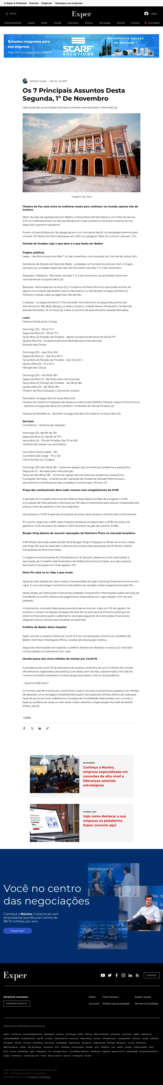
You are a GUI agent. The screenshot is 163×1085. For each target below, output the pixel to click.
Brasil (80, 1034)
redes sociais (99, 1043)
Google (128, 1047)
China (43, 1055)
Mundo (17, 1043)
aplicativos (146, 1034)
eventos (60, 1034)
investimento (124, 1038)
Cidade (27, 717)
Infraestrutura (109, 1038)
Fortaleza (65, 1047)
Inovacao (73, 1038)
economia (127, 1034)
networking (85, 1038)
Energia (111, 1043)
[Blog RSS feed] (137, 975)
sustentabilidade (11, 1038)
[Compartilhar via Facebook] (24, 728)
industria (154, 1038)
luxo (113, 1047)
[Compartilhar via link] (47, 728)
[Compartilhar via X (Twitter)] (31, 728)
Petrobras (141, 1043)
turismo (49, 1038)
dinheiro (137, 1038)
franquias (8, 1043)
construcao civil (31, 1055)
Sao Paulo (49, 1043)
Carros (13, 1051)
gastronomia (118, 1051)
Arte (97, 1047)
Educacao (121, 1043)
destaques (49, 1034)
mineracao (16, 1055)
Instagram (41, 1051)
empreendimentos (148, 1051)
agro (32, 1051)
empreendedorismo (32, 1034)
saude (145, 1038)
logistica (106, 1051)
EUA (6, 1051)
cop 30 (40, 1038)
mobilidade (61, 1043)
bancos (67, 1055)
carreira (97, 1038)
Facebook (95, 1051)
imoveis (27, 1043)
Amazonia (16, 1034)
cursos (131, 1043)
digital (136, 1034)
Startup (88, 1034)
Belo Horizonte (11, 1047)
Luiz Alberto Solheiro (79, 1051)
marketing (38, 1043)
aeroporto (86, 1043)
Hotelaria (105, 1047)
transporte (78, 1055)
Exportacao (74, 1043)
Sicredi (88, 1055)
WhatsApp (23, 1051)
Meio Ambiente (101, 1034)
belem (7, 1034)
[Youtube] (102, 975)
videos (23, 1047)
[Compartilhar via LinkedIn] (39, 728)
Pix (49, 1051)
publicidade (132, 1051)
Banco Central (55, 1055)
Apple (120, 1047)
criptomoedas (140, 1047)
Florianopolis (77, 1047)
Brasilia (89, 1047)
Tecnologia (71, 1034)
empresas (115, 1034)
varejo (6, 1055)
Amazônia (48, 1047)
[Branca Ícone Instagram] (123, 975)
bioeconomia (61, 1038)
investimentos (28, 1038)
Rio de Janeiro (34, 1047)
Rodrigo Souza (60, 1051)
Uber (151, 1047)
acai (57, 1047)
